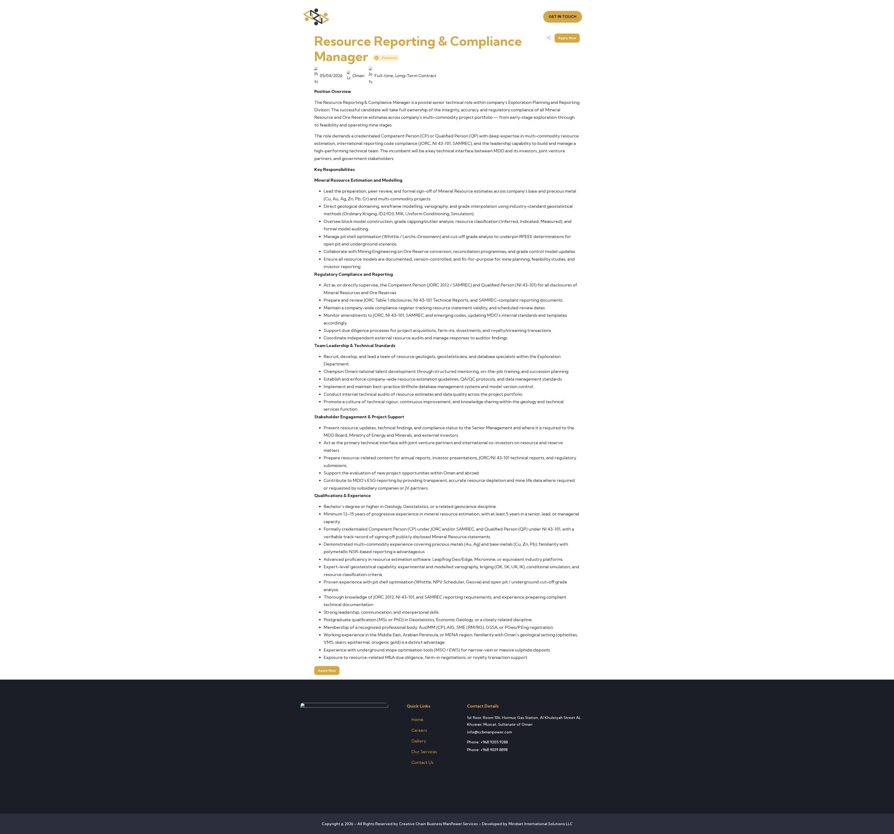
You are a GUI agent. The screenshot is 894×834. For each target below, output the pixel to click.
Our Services (424, 751)
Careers (419, 730)
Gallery (418, 741)
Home (417, 719)
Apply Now (567, 38)
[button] (562, 17)
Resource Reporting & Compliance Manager (418, 48)
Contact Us (422, 762)
